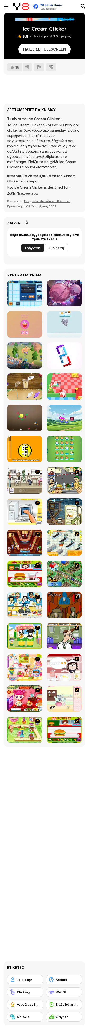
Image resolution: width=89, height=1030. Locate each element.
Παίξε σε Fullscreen (44, 49)
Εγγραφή (32, 248)
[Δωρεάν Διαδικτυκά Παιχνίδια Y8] (21, 6)
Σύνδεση (56, 248)
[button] (22, 193)
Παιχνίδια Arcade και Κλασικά (47, 201)
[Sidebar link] (6, 6)
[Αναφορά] (39, 67)
